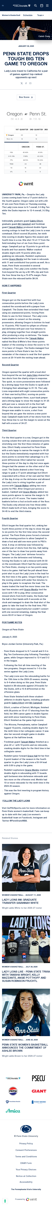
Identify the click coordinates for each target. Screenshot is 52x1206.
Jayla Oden (32, 375)
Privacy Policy (26, 1144)
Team (39, 15)
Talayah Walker (15, 227)
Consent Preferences (26, 1150)
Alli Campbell (24, 224)
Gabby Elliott (36, 221)
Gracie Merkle (16, 259)
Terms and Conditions (26, 1157)
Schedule (27, 15)
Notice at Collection (26, 1176)
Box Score (24, 97)
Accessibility (26, 1182)
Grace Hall (32, 756)
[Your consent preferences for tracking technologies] (5, 1201)
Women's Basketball (13, 895)
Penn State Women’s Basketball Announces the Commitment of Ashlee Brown (25, 1048)
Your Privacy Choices (26, 1170)
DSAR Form (26, 1163)
